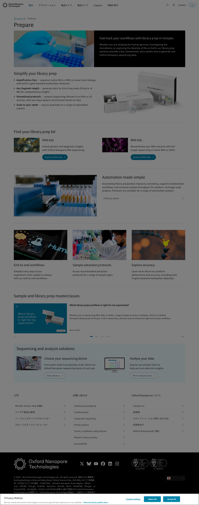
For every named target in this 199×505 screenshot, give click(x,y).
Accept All (171, 499)
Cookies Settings (133, 499)
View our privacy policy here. (96, 502)
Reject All (152, 499)
